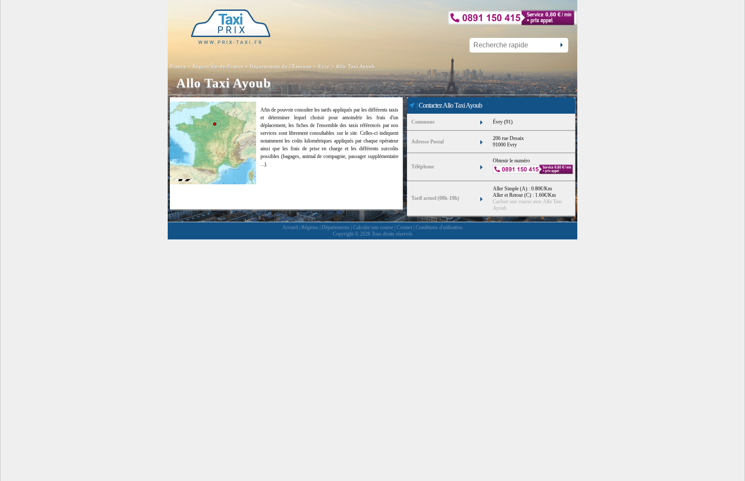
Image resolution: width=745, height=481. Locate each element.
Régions (309, 227)
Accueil (290, 227)
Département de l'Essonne (281, 66)
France (179, 66)
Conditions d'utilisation (439, 227)
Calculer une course (373, 227)
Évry (324, 66)
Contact (404, 227)
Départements (336, 227)
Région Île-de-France (218, 66)
